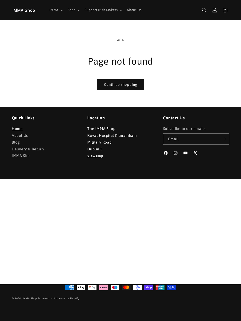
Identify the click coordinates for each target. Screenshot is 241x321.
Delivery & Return (28, 149)
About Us (20, 135)
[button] (56, 10)
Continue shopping (120, 84)
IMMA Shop (30, 298)
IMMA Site (21, 155)
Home (17, 129)
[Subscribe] (224, 139)
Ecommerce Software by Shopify (58, 298)
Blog (16, 142)
